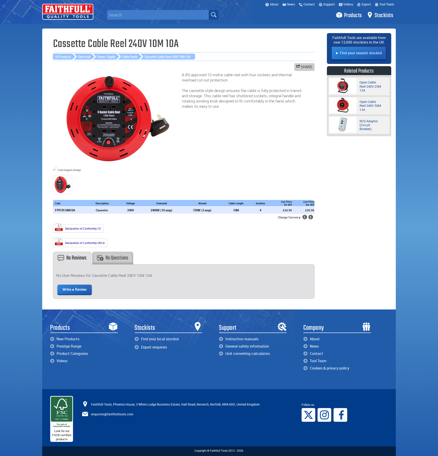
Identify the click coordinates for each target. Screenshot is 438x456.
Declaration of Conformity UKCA (84, 243)
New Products (68, 338)
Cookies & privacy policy (329, 368)
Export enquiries (154, 347)
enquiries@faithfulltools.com (112, 414)
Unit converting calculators (247, 353)
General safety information (247, 346)
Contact (309, 4)
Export (366, 4)
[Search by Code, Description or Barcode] (213, 15)
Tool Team (386, 4)
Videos (348, 4)
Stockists (384, 15)
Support (329, 4)
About (274, 4)
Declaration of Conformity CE (82, 228)
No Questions (117, 258)
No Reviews (76, 258)
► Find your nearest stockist (358, 52)
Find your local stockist (160, 338)
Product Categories (72, 353)
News (291, 4)
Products (353, 15)
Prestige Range (69, 346)
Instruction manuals (241, 338)
